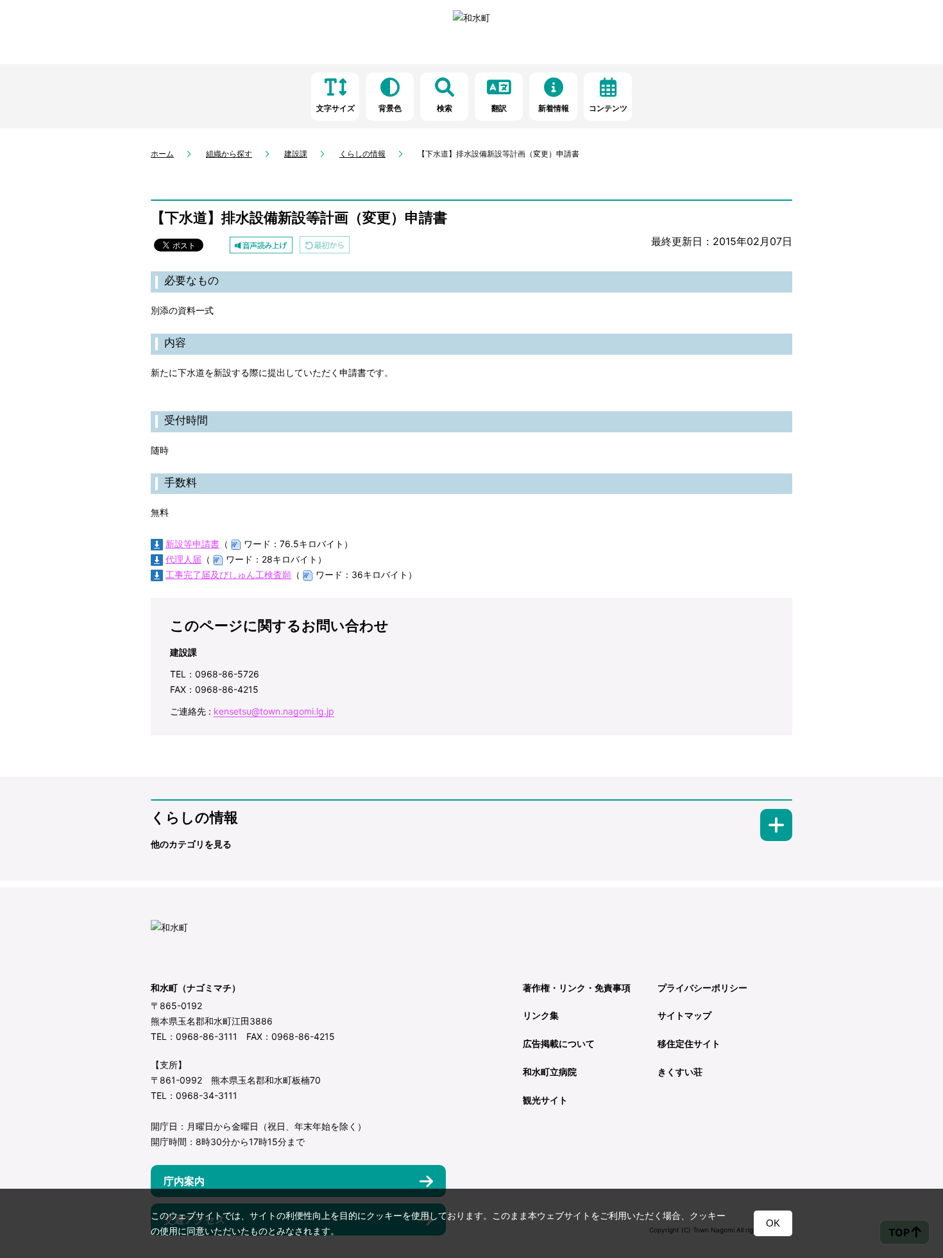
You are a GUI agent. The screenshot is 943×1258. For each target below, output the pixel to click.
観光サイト (545, 1099)
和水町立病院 (550, 1071)
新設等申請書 (192, 543)
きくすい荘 (680, 1071)
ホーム (162, 153)
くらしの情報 (362, 153)
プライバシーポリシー (702, 987)
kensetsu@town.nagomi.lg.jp (274, 711)
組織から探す (229, 153)
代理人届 (183, 559)
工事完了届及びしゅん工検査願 (228, 574)
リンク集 (541, 1015)
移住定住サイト (689, 1043)
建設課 (295, 153)
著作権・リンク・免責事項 (577, 987)
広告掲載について (559, 1043)
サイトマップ (684, 1015)
